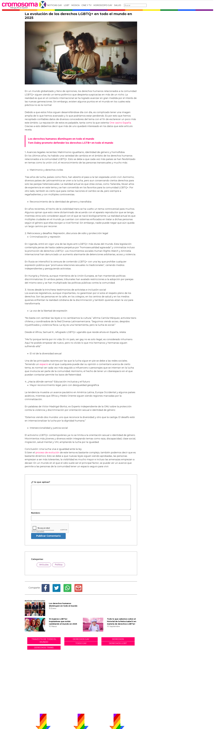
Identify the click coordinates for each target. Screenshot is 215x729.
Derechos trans (44, 647)
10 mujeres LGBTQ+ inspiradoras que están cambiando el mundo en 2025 (63, 621)
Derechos (118, 639)
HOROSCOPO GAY (102, 5)
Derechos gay (81, 639)
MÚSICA (75, 5)
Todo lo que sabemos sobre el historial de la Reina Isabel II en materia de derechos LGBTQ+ (121, 621)
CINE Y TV (86, 5)
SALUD (117, 5)
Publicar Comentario (48, 536)
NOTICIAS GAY (54, 5)
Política (58, 564)
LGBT (66, 5)
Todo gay (80, 643)
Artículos (43, 564)
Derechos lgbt (118, 643)
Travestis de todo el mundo (43, 640)
